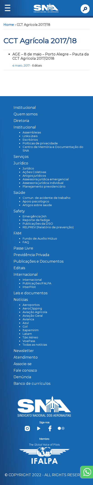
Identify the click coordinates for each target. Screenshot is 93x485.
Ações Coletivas (34, 172)
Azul (26, 323)
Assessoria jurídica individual (43, 183)
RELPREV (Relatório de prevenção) (48, 227)
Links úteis (30, 136)
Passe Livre (23, 248)
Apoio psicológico (36, 201)
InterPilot (29, 287)
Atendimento (26, 357)
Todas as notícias (35, 344)
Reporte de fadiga (36, 220)
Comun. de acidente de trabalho (46, 198)
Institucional (25, 107)
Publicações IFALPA (37, 283)
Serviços (21, 157)
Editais (37, 65)
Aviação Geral (33, 315)
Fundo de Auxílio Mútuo (40, 238)
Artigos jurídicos (34, 175)
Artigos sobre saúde (37, 205)
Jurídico (28, 168)
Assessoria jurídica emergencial (46, 179)
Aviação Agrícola (35, 312)
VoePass (29, 341)
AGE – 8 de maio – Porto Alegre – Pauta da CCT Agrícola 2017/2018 (50, 56)
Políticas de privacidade (40, 143)
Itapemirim (31, 330)
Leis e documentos (30, 293)
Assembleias (32, 132)
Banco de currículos (32, 383)
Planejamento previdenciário (44, 186)
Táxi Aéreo (30, 337)
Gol (25, 326)
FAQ (26, 242)
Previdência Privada (31, 255)
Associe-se (23, 364)
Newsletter (24, 351)
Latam (27, 333)
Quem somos (25, 114)
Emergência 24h (34, 216)
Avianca (28, 319)
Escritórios (30, 139)
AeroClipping (32, 308)
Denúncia (22, 377)
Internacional (32, 279)
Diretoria (21, 121)
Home (8, 25)
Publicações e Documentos (38, 261)
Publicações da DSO (38, 223)
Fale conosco (25, 370)
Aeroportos (31, 305)
